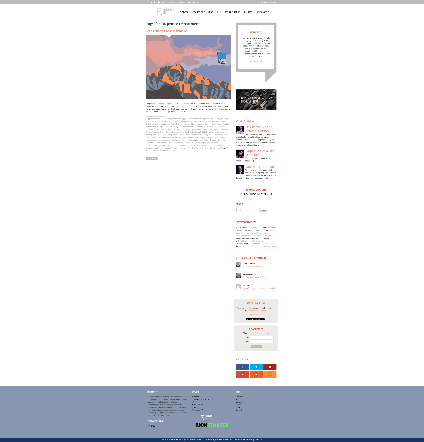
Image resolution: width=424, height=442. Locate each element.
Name (247, 337)
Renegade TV (197, 410)
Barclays (193, 121)
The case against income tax (253, 266)
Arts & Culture (197, 405)
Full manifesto (256, 62)
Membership (240, 402)
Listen (269, 194)
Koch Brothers (215, 135)
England (149, 129)
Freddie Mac (224, 129)
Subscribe (256, 346)
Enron (156, 129)
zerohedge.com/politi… (261, 313)
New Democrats (152, 140)
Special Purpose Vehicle (167, 148)
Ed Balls (209, 127)
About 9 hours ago (256, 317)
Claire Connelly (248, 263)
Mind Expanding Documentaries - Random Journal (255, 238)
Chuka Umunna (197, 124)
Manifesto (239, 397)
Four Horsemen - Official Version (251, 241)
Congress (161, 127)
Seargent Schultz (200, 145)
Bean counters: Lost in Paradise (166, 31)
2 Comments (149, 153)
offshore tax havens (179, 140)
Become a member (264, 2)
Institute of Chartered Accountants (187, 135)
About (238, 399)
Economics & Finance (157, 116)
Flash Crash (213, 129)
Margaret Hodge (164, 137)
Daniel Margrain (249, 274)
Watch (257, 194)
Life (193, 402)
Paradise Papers (217, 140)
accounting (157, 119)
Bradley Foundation (216, 121)
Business (195, 397)
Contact (239, 410)
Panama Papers (202, 140)
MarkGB (245, 285)
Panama (191, 140)
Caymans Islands (183, 124)
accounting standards (171, 119)
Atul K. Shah (215, 119)
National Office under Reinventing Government (206, 137)
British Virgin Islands (154, 124)
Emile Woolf (219, 127)
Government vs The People (261, 244)
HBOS (202, 132)
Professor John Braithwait (157, 143)
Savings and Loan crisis (182, 145)
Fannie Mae (178, 129)
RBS (198, 143)
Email (247, 341)
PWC (193, 143)
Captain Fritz (169, 124)
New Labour (165, 140)
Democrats (200, 127)
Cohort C (239, 405)
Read (245, 194)
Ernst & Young (166, 129)
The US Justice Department (203, 148)
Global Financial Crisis (155, 132)
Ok (261, 440)
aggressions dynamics (191, 119)
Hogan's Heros (212, 132)
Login (274, 2)
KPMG (225, 135)
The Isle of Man (184, 148)
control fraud (171, 127)
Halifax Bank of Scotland (189, 132)
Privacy (239, 407)
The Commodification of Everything (256, 277)
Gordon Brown (171, 132)
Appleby (205, 119)
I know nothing (166, 135)
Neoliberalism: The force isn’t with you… (257, 236)
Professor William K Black (179, 143)
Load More (152, 158)
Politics (194, 407)
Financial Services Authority (195, 129)
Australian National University (176, 121)
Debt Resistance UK (186, 127)
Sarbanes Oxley (164, 145)
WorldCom (170, 151)
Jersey (205, 135)
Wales (162, 151)
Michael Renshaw (179, 137)
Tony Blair (220, 148)
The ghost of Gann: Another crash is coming (259, 246)
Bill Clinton (202, 121)
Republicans (206, 143)
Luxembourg (151, 137)
